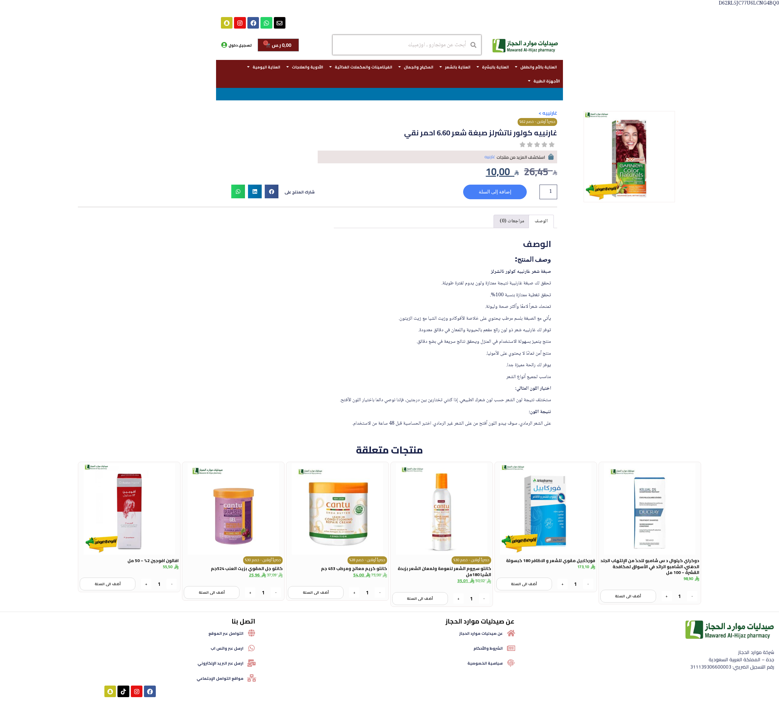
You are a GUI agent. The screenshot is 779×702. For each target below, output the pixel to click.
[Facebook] (253, 23)
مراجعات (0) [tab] (512, 221)
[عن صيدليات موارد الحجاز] (511, 633)
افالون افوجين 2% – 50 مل (153, 561)
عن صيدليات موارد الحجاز (481, 633)
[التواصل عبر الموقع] (251, 633)
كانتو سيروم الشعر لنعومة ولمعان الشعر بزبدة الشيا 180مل (444, 572)
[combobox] (407, 45)
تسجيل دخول (240, 45)
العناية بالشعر (457, 67)
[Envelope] (279, 23)
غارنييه (549, 112)
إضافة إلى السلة (495, 191)
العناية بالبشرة (495, 67)
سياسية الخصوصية (485, 663)
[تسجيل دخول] (224, 45)
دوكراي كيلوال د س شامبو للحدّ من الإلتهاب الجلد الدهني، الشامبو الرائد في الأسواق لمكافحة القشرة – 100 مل (649, 566)
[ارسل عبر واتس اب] (251, 648)
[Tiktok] (123, 691)
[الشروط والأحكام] (511, 648)
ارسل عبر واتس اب (227, 648)
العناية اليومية (266, 67)
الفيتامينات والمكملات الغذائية (363, 67)
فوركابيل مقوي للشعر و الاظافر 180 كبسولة (550, 561)
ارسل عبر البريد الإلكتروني (220, 663)
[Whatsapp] (266, 23)
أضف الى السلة (628, 596)
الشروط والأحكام (488, 648)
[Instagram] (240, 23)
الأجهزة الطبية (546, 81)
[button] (271, 191)
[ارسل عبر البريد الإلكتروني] (251, 663)
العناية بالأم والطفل (538, 67)
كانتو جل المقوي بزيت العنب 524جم (247, 568)
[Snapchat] (226, 23)
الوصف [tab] (541, 221)
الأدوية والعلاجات (307, 67)
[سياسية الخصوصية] (511, 663)
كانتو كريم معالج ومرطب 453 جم (354, 568)
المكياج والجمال (418, 67)
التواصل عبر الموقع (225, 633)
